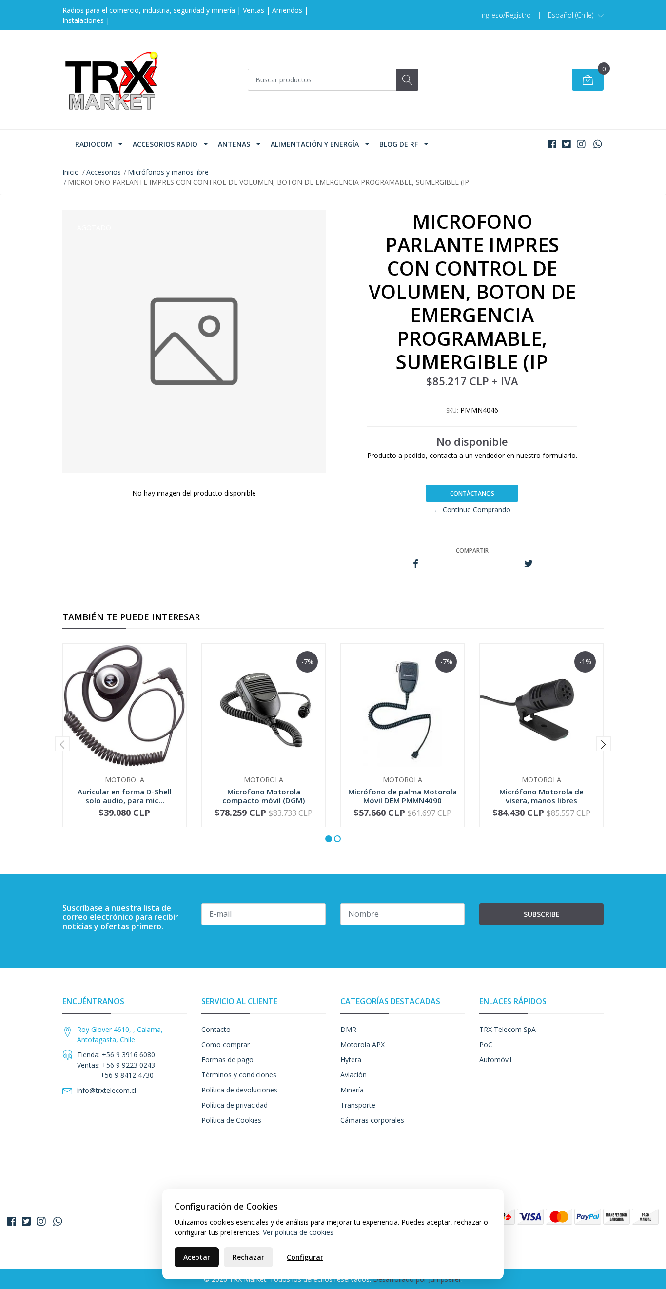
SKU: (452, 410)
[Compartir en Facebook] (415, 564)
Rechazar (248, 1257)
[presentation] (62, 743)
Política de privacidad (234, 1105)
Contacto (216, 1029)
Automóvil (495, 1059)
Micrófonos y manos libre (168, 172)
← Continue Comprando (472, 509)
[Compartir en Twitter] (528, 564)
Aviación (353, 1074)
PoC (485, 1044)
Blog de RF (398, 144)
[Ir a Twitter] (566, 144)
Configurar (305, 1257)
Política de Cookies (231, 1120)
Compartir (472, 550)
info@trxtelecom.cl (106, 1090)
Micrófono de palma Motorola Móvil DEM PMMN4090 (402, 796)
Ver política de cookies (298, 1232)
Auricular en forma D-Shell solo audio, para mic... (125, 796)
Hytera (350, 1059)
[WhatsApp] (597, 144)
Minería (352, 1089)
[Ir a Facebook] (552, 144)
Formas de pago (227, 1059)
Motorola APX (362, 1044)
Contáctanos (472, 493)
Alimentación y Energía (315, 144)
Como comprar (225, 1044)
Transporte (357, 1105)
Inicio (70, 172)
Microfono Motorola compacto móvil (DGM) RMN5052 (263, 800)
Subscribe (542, 914)
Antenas (234, 144)
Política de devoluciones (239, 1089)
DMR (348, 1029)
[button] (576, 15)
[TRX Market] (111, 80)
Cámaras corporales (372, 1120)
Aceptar (196, 1257)
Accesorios (103, 172)
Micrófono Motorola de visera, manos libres (541, 796)
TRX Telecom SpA (507, 1029)
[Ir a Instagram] (581, 144)
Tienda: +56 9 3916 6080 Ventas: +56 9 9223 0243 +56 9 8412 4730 (116, 1065)
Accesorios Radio (165, 144)
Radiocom (93, 144)
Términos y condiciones (238, 1074)
